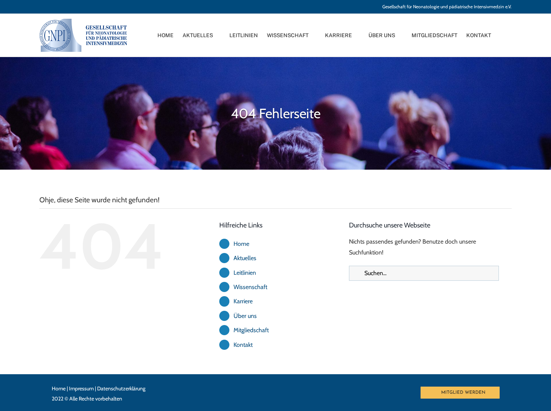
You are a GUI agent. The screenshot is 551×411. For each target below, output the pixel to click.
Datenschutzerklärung (121, 388)
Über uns (245, 315)
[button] (510, 35)
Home (241, 243)
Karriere (243, 301)
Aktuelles (245, 258)
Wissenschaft (250, 287)
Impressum (81, 388)
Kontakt (243, 344)
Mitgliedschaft (251, 330)
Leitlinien (245, 272)
